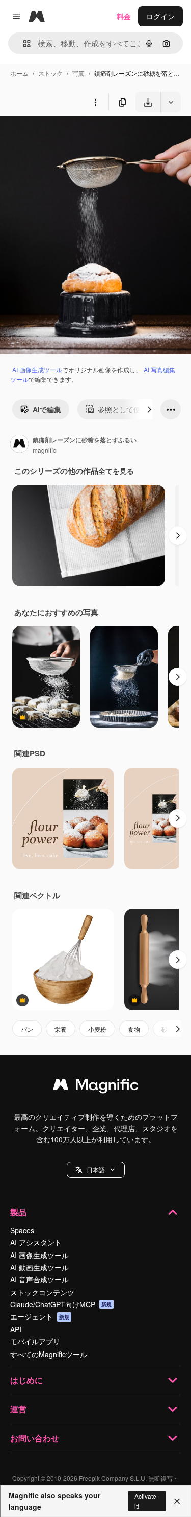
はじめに (26, 1380)
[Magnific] (96, 1087)
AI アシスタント (36, 1242)
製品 (18, 1212)
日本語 (96, 1169)
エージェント (39, 1316)
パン (27, 1029)
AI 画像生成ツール (37, 369)
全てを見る (116, 471)
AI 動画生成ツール (39, 1267)
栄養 (60, 1029)
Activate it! (145, 1501)
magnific (44, 450)
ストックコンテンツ (42, 1292)
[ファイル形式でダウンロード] (170, 102)
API (15, 1329)
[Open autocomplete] (23, 43)
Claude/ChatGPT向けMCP (61, 1304)
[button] (96, 1170)
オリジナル (70, 135)
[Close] (177, 1501)
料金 (124, 16)
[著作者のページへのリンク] (19, 445)
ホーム (19, 73)
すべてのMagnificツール (48, 1354)
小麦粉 (97, 1029)
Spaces (22, 1230)
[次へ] (149, 409)
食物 (134, 1029)
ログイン (160, 16)
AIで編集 (47, 409)
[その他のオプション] (95, 102)
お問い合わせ (34, 1438)
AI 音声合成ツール (39, 1279)
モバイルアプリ (35, 1341)
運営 (18, 1409)
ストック (50, 73)
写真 (78, 73)
